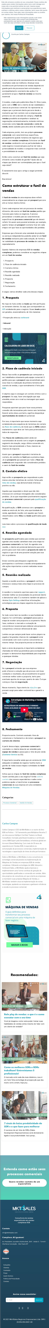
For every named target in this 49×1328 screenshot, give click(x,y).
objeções (33, 688)
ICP (3, 309)
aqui (4, 527)
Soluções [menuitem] (6, 1265)
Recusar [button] (29, 28)
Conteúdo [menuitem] (6, 1270)
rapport (41, 592)
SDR (4, 388)
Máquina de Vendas (10, 788)
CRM (44, 760)
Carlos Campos (24, 34)
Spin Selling (14, 600)
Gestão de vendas (26, 803)
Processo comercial (10, 803)
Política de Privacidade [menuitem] (11, 1279)
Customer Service (10, 755)
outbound (25, 318)
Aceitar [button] (19, 28)
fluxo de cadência (13, 427)
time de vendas (9, 483)
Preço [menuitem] (5, 1273)
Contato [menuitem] (6, 1281)
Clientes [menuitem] (6, 1267)
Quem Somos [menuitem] (8, 1276)
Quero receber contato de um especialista (24, 1183)
